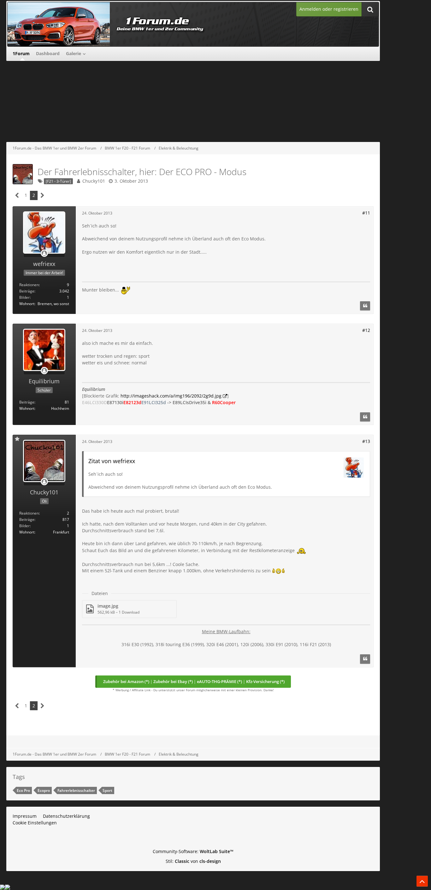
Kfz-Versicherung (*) (265, 681)
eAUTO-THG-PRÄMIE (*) (219, 681)
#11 (366, 213)
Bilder (24, 297)
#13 (366, 441)
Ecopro (44, 790)
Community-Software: (193, 851)
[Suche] (370, 9)
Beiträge (26, 291)
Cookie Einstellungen (35, 823)
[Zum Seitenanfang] (422, 881)
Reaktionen (29, 284)
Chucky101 (93, 181)
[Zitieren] (365, 306)
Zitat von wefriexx (111, 461)
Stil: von (193, 861)
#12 (366, 330)
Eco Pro (23, 790)
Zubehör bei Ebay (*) (173, 681)
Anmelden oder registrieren (328, 9)
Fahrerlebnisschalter (76, 790)
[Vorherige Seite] (17, 195)
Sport (107, 790)
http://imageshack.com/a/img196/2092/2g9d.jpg (171, 396)
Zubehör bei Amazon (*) (126, 681)
